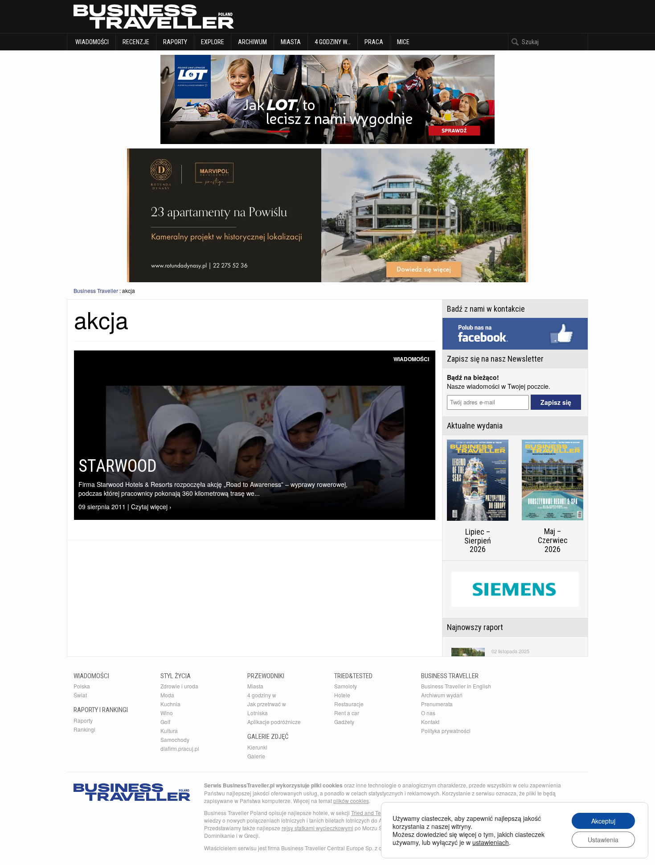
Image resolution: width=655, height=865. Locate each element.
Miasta (291, 41)
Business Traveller (96, 290)
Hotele (342, 695)
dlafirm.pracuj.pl (179, 748)
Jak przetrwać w (266, 704)
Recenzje (136, 41)
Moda (167, 695)
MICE (403, 41)
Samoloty (345, 686)
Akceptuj (603, 820)
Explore (212, 41)
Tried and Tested (371, 812)
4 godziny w (261, 695)
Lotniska (257, 713)
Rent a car (346, 713)
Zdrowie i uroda (179, 686)
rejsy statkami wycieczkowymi (317, 828)
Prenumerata (437, 704)
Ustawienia (603, 839)
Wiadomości (91, 41)
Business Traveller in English (456, 686)
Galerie (256, 756)
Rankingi (84, 729)
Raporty (175, 41)
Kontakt (430, 721)
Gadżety (344, 721)
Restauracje (349, 704)
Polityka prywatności (446, 730)
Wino (166, 713)
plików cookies (351, 800)
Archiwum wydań (442, 695)
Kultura (169, 730)
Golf (165, 721)
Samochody (174, 739)
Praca (373, 41)
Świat (80, 695)
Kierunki (257, 747)
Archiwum (252, 41)
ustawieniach (490, 842)
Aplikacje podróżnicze (274, 721)
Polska (82, 686)
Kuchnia (170, 704)
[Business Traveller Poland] (154, 16)
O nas (428, 713)
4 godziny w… (333, 41)
